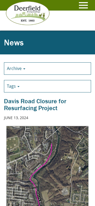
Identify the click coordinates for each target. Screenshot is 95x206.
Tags (12, 86)
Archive (15, 68)
